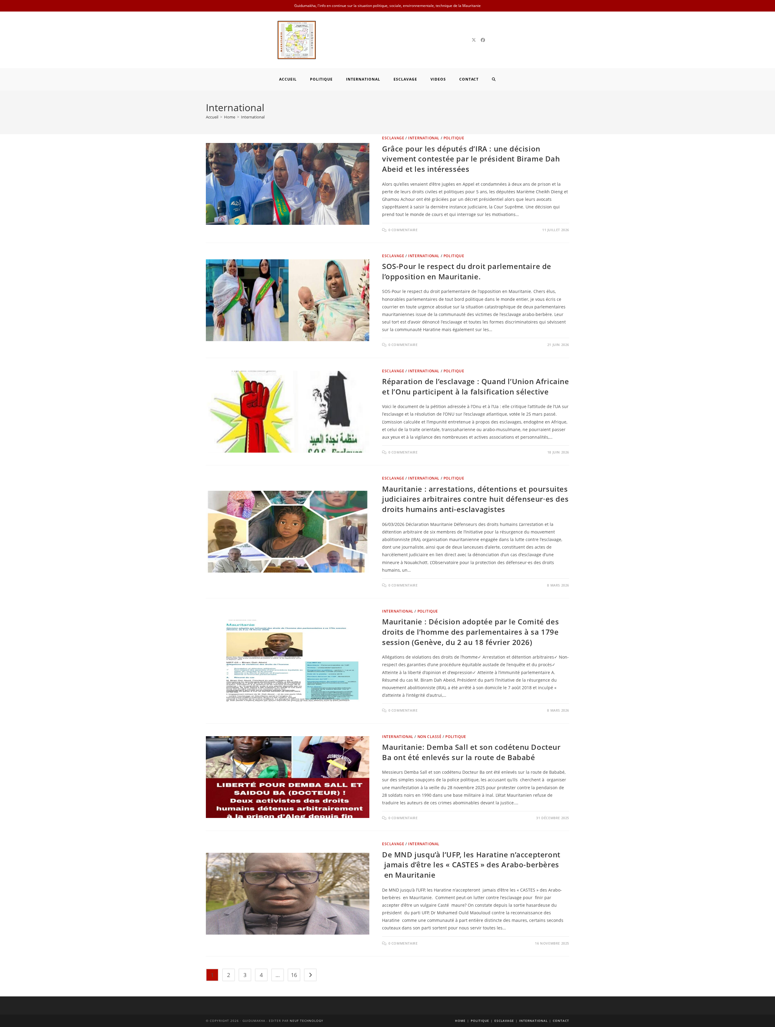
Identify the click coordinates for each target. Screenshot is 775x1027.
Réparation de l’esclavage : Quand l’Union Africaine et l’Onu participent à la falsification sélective (475, 386)
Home (460, 1021)
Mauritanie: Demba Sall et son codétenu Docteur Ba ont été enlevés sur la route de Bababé (471, 752)
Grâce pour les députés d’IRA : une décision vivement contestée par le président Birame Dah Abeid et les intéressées (471, 159)
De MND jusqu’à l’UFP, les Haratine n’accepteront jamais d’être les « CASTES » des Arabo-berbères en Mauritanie (471, 864)
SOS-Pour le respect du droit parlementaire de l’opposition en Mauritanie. (466, 271)
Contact (561, 1021)
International (253, 117)
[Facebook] (482, 40)
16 (294, 975)
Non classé (429, 736)
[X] (473, 40)
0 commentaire (403, 230)
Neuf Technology (306, 1021)
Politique (454, 138)
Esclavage (393, 138)
